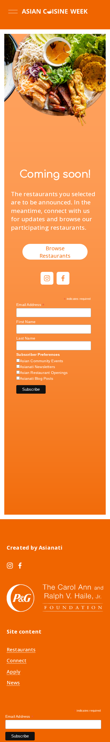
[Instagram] (47, 278)
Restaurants (21, 649)
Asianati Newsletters (37, 367)
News (13, 682)
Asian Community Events (41, 361)
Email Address (30, 304)
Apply (13, 671)
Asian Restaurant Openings (44, 372)
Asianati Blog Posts (36, 378)
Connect (16, 660)
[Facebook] (63, 278)
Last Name (25, 338)
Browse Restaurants (55, 251)
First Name (26, 322)
